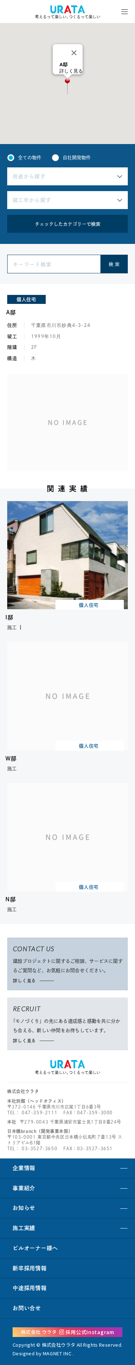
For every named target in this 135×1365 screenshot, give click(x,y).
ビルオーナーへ (35, 1248)
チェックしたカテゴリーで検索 (67, 224)
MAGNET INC (57, 1353)
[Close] (73, 52)
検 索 (114, 264)
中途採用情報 (30, 1288)
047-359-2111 (39, 1112)
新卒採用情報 (30, 1268)
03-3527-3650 (39, 1148)
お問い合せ (27, 1308)
